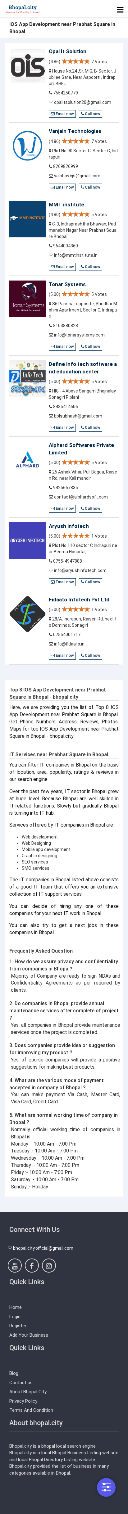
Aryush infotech (69, 526)
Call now (92, 113)
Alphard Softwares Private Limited (81, 449)
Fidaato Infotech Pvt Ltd (79, 599)
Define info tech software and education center (83, 368)
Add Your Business (28, 1335)
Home (15, 1307)
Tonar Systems (67, 284)
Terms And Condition (31, 1410)
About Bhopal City (28, 1392)
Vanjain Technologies (75, 131)
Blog (13, 1373)
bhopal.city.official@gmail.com (42, 1248)
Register (17, 1326)
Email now (64, 113)
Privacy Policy (23, 1401)
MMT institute (66, 204)
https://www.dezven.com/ (35, 1509)
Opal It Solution (67, 51)
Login (15, 1316)
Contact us (21, 1382)
